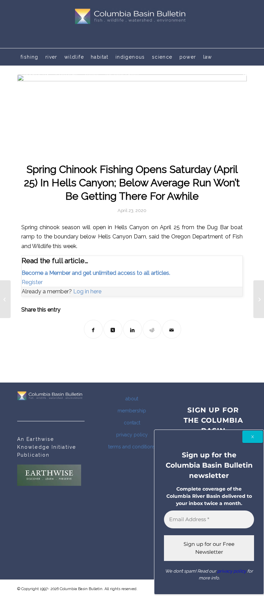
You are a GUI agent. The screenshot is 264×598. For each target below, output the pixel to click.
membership (132, 410)
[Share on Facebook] (93, 329)
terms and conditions (131, 446)
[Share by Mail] (171, 329)
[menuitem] (29, 57)
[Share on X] (112, 329)
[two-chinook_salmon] (132, 114)
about (131, 398)
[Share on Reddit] (152, 329)
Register (32, 282)
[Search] (243, 74)
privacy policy (132, 434)
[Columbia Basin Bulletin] (132, 24)
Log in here (87, 291)
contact (132, 422)
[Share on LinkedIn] (132, 329)
